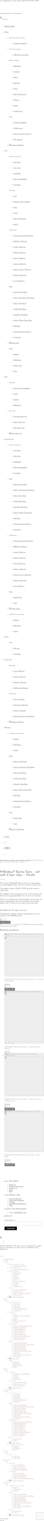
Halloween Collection (21, 688)
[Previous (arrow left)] (1, 1520)
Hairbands (17, 173)
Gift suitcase (18, 139)
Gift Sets (17, 648)
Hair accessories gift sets (22, 134)
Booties (16, 100)
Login (7, 837)
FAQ (11, 1205)
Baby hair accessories (21, 55)
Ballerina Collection (20, 241)
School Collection (20, 253)
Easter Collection (20, 677)
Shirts (15, 77)
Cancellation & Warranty (17, 1204)
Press (11, 1190)
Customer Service (15, 1199)
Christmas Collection (21, 705)
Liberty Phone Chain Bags (23, 320)
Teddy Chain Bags (20, 309)
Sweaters (17, 72)
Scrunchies (17, 185)
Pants (16, 89)
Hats (11, 349)
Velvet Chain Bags (20, 303)
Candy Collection (19, 247)
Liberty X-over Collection (22, 269)
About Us (12, 1185)
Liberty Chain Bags (20, 292)
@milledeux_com (20, 1212)
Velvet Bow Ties (19, 428)
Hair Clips (17, 168)
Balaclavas (17, 66)
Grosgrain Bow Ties (20, 416)
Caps (15, 371)
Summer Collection (20, 275)
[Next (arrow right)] (3, 1520)
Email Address (10, 1220)
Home (2, 860)
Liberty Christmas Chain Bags (24, 298)
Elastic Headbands (20, 179)
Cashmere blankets (20, 43)
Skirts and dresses (20, 94)
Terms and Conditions (16, 1200)
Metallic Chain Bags (21, 315)
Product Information (16, 1186)
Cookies (12, 1202)
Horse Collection (19, 258)
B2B (10, 1191)
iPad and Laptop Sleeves (22, 332)
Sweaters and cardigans (22, 202)
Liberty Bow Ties (19, 422)
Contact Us (13, 1188)
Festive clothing (19, 699)
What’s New (10, 26)
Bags (11, 286)
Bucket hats (18, 366)
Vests (15, 207)
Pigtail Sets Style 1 (23, 860)
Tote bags (17, 337)
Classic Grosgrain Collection (23, 236)
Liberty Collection (20, 264)
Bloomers (17, 83)
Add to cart (5, 922)
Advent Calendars (20, 711)
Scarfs (16, 106)
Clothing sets (18, 111)
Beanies (16, 354)
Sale (15, 926)
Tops (15, 196)
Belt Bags (17, 326)
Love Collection (19, 281)
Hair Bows (17, 162)
